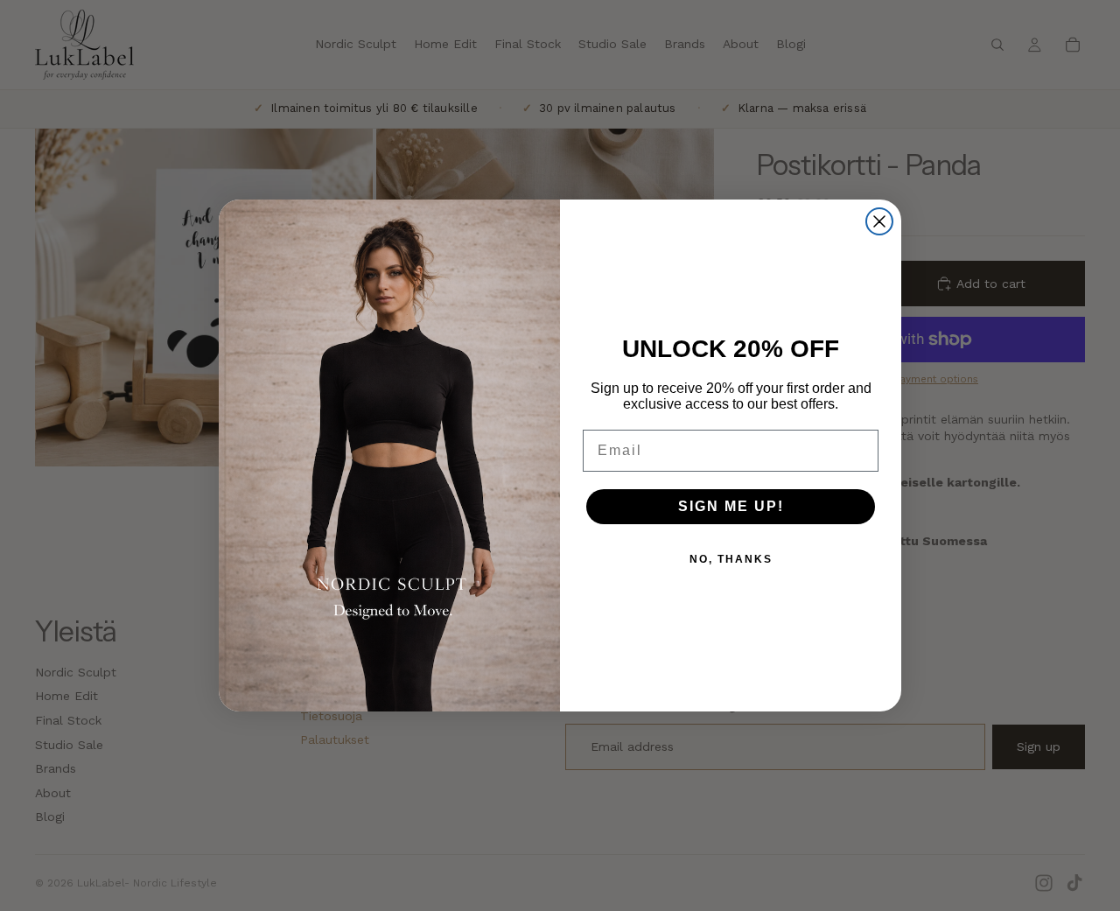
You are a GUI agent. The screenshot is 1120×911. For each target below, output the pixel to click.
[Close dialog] (879, 221)
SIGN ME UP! (731, 506)
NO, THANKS (731, 559)
